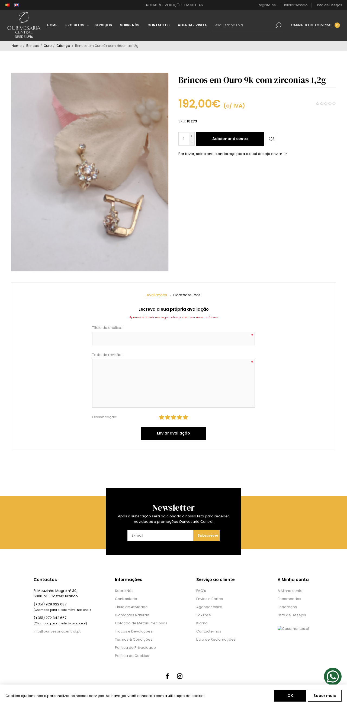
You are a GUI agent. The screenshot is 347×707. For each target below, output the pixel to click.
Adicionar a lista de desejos (271, 139)
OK (290, 695)
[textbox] (243, 25)
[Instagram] (179, 676)
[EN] (16, 5)
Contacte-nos (208, 631)
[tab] (157, 295)
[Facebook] (167, 676)
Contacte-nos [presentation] (187, 295)
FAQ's (201, 590)
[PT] (7, 5)
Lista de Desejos (292, 615)
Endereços (287, 606)
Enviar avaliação (173, 433)
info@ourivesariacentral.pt (57, 631)
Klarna (202, 623)
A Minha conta (290, 590)
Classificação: (104, 417)
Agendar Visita (209, 606)
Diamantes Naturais (132, 615)
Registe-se (267, 5)
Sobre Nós (124, 590)
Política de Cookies (132, 655)
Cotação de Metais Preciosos (141, 623)
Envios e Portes (209, 598)
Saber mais (324, 695)
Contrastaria (126, 598)
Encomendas (289, 598)
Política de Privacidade (135, 647)
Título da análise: (107, 327)
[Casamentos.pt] (293, 628)
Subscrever (208, 535)
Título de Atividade (131, 606)
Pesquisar (279, 25)
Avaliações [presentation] (157, 295)
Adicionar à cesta (230, 138)
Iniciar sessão (295, 5)
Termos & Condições (133, 639)
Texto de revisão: (107, 354)
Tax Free (203, 615)
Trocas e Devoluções (133, 631)
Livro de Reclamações (216, 639)
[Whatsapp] (333, 676)
